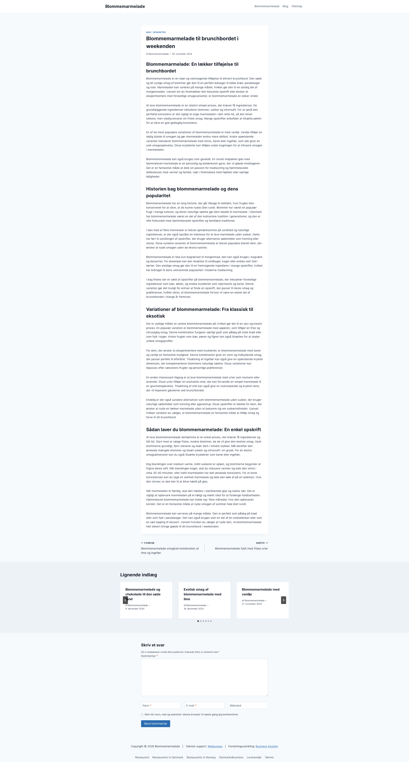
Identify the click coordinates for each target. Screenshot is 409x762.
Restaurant (142, 757)
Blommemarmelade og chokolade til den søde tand (143, 594)
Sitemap (297, 6)
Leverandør (254, 757)
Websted (235, 705)
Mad (148, 32)
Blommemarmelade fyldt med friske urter (241, 546)
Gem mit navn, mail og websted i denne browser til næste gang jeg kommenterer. (192, 714)
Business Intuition (267, 746)
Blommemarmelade (267, 6)
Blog (285, 6)
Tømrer (269, 757)
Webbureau (215, 746)
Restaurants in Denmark (167, 757)
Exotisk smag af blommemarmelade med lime (202, 594)
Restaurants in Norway (201, 757)
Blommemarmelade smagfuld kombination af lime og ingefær (170, 548)
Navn (147, 705)
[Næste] (283, 600)
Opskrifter (159, 32)
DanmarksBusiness (231, 757)
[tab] (198, 621)
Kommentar (149, 656)
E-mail (191, 705)
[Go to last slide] (125, 600)
